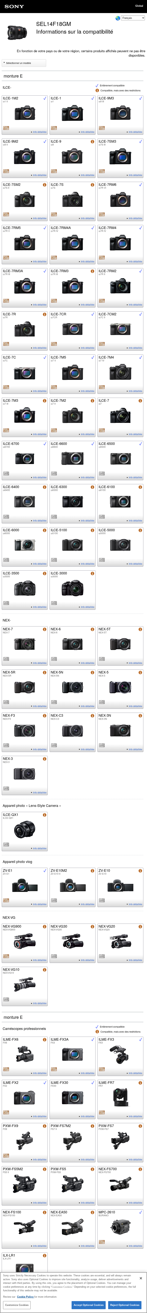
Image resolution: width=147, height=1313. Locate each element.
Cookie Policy (25, 1296)
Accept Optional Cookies (89, 1305)
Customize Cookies (17, 1305)
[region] (73, 1292)
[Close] (141, 1278)
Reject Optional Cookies (124, 1305)
